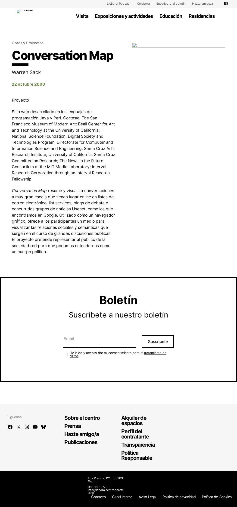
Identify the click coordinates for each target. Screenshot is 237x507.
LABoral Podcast (119, 3)
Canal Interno (122, 497)
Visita (82, 16)
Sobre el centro (82, 418)
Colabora (143, 3)
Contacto (98, 497)
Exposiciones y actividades (124, 16)
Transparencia (138, 445)
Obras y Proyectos (28, 43)
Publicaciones (80, 442)
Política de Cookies (216, 497)
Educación (170, 16)
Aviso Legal (147, 497)
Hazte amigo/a (202, 3)
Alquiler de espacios (134, 420)
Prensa (72, 426)
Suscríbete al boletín (171, 3)
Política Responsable (136, 455)
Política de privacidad (179, 497)
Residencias (202, 16)
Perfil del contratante (135, 434)
